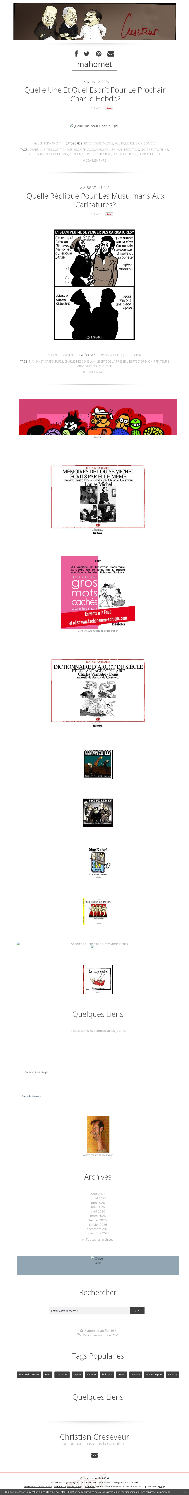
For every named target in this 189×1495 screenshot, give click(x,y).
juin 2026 (98, 1203)
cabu (100, 150)
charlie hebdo (149, 154)
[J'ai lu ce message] (185, 1491)
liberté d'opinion (140, 361)
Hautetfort (103, 1478)
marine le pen (154, 1374)
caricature (103, 154)
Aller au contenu (14, 3)
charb (34, 150)
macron (136, 1374)
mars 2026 (98, 1216)
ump (47, 1374)
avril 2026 (98, 1211)
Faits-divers (93, 143)
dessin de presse (125, 154)
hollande (107, 1374)
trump (121, 1374)
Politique (122, 143)
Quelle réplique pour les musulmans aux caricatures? (96, 200)
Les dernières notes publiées (95, 1482)
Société (149, 143)
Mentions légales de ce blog (68, 1486)
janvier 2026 (98, 1224)
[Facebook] (76, 53)
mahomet (86, 154)
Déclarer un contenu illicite (38, 1486)
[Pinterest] (99, 53)
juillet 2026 (98, 1198)
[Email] (110, 53)
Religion (136, 143)
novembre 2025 (98, 1233)
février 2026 (98, 1220)
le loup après (79, 1030)
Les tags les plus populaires (125, 1482)
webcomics (98, 1030)
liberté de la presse (111, 361)
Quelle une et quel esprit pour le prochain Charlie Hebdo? (95, 94)
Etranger (105, 355)
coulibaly (60, 154)
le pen (77, 1374)
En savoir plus (162, 1492)
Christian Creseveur (94, 1436)
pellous (53, 150)
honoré (80, 150)
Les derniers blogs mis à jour (64, 1482)
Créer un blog (87, 1478)
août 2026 (97, 1194)
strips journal (116, 1030)
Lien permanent (49, 143)
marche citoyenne (154, 150)
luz (42, 150)
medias (108, 143)
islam (74, 154)
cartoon (91, 1374)
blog (161, 1486)
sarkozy (172, 1374)
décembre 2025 (98, 1229)
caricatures (54, 361)
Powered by (31, 1096)
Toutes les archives (99, 1239)
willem (110, 150)
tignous (66, 150)
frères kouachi (40, 154)
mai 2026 (98, 1207)
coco (91, 150)
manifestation (128, 150)
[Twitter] (87, 53)
